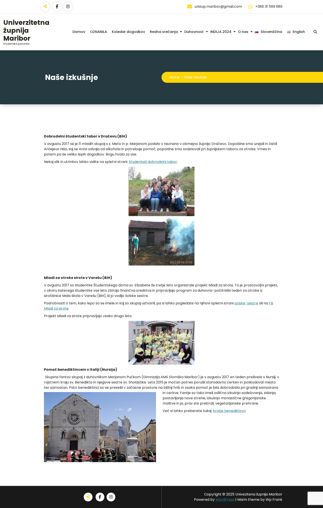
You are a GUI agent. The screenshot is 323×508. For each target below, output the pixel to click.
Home (174, 77)
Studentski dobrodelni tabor (153, 161)
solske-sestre (246, 303)
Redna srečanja (164, 31)
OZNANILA (98, 31)
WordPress (225, 499)
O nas (243, 31)
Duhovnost (194, 31)
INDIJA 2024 (220, 31)
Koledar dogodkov (128, 31)
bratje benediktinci (229, 410)
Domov (79, 31)
